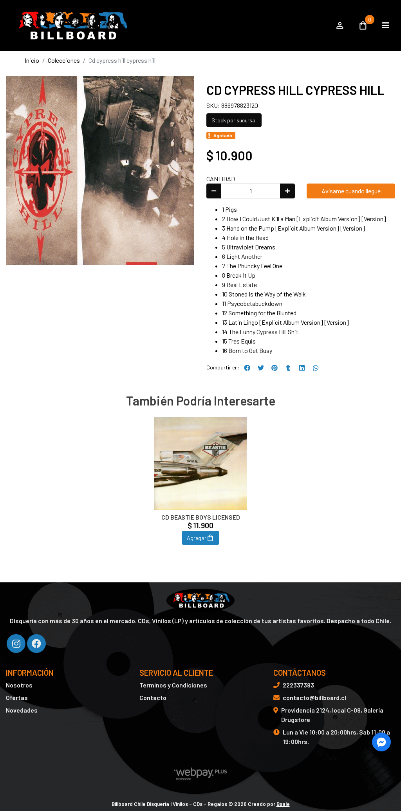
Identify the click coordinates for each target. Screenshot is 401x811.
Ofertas (17, 697)
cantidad (220, 178)
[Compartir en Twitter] (261, 368)
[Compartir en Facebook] (247, 368)
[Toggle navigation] (385, 25)
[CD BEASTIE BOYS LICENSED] (200, 463)
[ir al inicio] (200, 600)
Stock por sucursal (233, 120)
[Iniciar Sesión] (340, 25)
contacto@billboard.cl (314, 697)
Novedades (22, 710)
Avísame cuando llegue (351, 191)
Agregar (196, 538)
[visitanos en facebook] (36, 643)
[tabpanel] (200, 490)
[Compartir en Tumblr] (288, 368)
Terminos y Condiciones (173, 685)
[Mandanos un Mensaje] (381, 742)
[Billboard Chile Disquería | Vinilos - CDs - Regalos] (166, 25)
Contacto (152, 697)
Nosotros (19, 685)
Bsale (283, 803)
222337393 (298, 685)
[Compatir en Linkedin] (302, 368)
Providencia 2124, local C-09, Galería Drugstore (332, 714)
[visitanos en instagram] (16, 643)
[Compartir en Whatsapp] (315, 368)
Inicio (32, 60)
